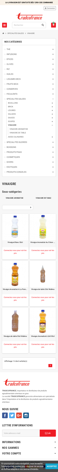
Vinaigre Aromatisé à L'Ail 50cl (42, 336)
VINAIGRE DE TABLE (43, 198)
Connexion (49, 8)
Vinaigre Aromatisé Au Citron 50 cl (42, 242)
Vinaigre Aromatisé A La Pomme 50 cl (15, 289)
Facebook (5, 415)
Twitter (12, 415)
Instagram (26, 415)
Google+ (19, 415)
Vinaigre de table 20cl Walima (42, 289)
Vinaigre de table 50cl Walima (15, 336)
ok (49, 433)
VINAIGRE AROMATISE (14, 198)
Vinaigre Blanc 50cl (15, 242)
